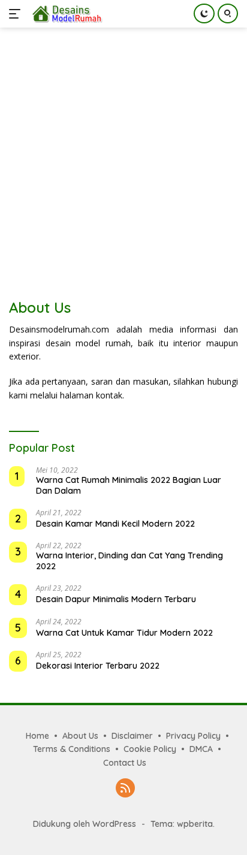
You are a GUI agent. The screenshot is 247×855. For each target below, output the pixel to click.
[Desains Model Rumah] (65, 14)
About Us (80, 735)
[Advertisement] (123, 157)
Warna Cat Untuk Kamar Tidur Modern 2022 (124, 632)
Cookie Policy (149, 749)
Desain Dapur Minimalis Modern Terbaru (116, 599)
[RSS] (125, 788)
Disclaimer (132, 735)
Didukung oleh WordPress (84, 823)
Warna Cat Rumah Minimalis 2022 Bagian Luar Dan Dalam (128, 485)
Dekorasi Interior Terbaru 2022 (97, 665)
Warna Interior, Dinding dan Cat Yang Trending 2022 (129, 561)
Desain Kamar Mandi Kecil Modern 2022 (115, 523)
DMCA (201, 749)
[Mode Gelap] (204, 13)
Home (37, 735)
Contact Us (124, 762)
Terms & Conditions (71, 749)
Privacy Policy (193, 735)
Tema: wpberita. (182, 823)
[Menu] (17, 14)
